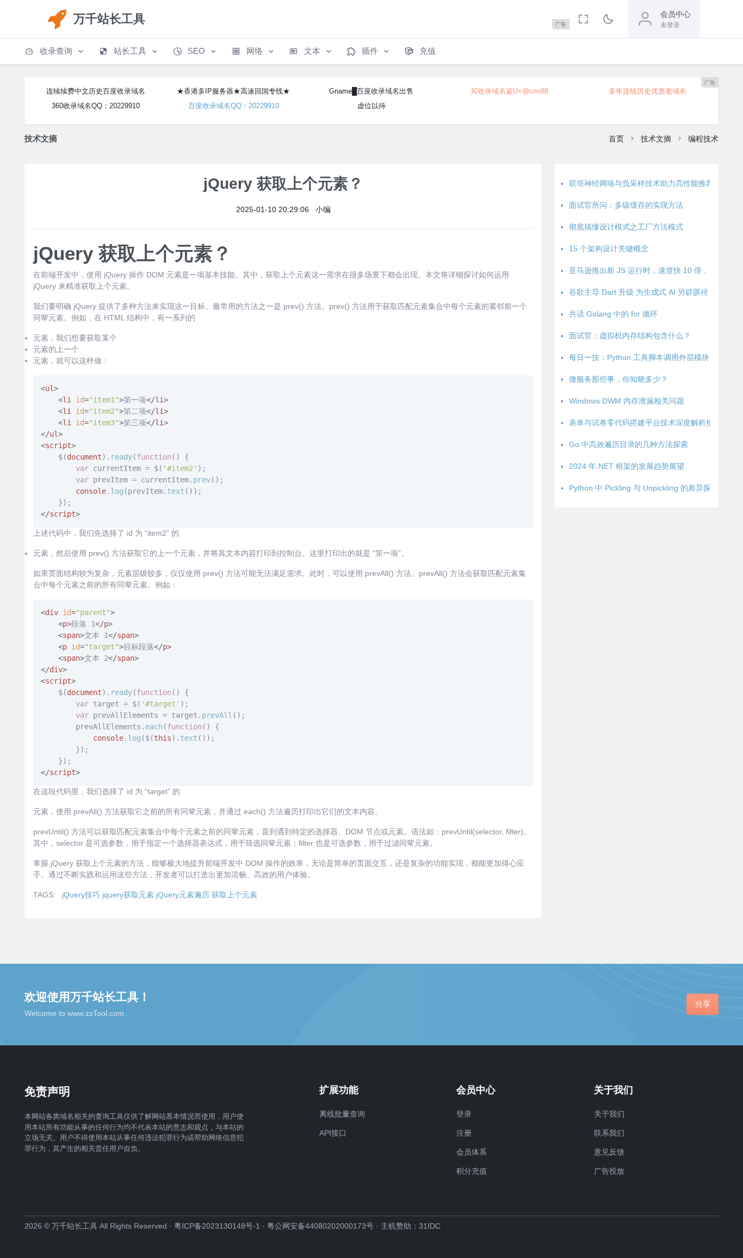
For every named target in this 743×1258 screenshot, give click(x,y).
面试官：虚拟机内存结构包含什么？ (630, 335)
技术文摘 (656, 138)
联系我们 (609, 1133)
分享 (702, 1004)
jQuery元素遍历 (182, 894)
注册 (464, 1133)
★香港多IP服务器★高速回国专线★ (233, 91)
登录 (464, 1114)
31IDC (430, 1226)
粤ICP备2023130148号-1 (217, 1226)
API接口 (332, 1133)
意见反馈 (609, 1152)
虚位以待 (371, 106)
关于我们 (609, 1114)
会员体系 (471, 1152)
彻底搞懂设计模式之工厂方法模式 (626, 226)
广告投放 (609, 1171)
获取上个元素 (234, 894)
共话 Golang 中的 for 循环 (613, 313)
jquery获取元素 (128, 894)
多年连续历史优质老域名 (647, 91)
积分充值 (471, 1171)
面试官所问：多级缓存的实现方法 (626, 205)
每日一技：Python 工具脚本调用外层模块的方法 (650, 357)
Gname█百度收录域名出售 (371, 91)
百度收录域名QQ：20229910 (233, 106)
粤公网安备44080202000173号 (320, 1226)
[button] (54, 51)
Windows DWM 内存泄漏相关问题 (626, 400)
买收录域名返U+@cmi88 (509, 91)
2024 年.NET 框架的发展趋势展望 (626, 466)
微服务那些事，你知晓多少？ (618, 379)
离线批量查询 (342, 1114)
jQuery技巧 (81, 894)
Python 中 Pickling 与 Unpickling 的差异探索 (644, 488)
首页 (616, 138)
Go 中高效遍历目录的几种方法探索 (628, 444)
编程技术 (703, 138)
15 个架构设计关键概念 (608, 248)
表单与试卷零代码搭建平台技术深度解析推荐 (645, 422)
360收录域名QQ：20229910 (96, 106)
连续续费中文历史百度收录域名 (95, 91)
